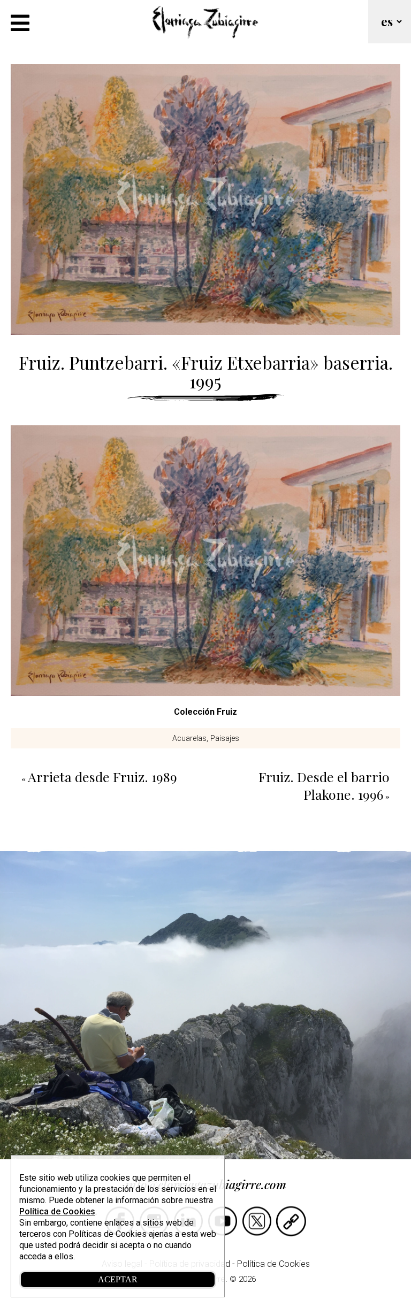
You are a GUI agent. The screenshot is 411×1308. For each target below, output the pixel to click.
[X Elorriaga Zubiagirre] (257, 1235)
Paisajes (224, 738)
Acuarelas (189, 738)
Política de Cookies (273, 1264)
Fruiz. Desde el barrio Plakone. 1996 (324, 785)
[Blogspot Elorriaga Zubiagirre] (291, 1235)
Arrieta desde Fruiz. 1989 (102, 776)
